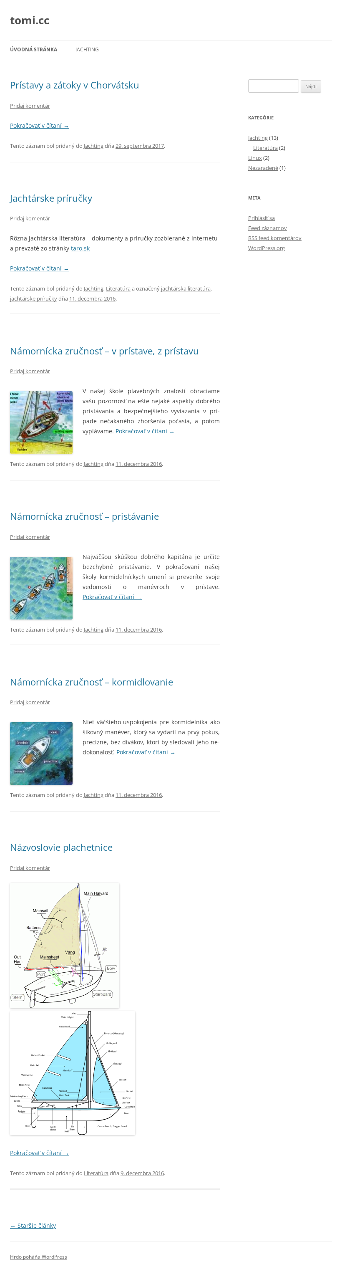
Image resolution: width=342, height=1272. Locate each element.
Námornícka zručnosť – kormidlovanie (91, 681)
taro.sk (80, 248)
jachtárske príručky (33, 298)
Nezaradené (263, 168)
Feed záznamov (267, 228)
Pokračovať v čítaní (39, 125)
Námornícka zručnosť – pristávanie (84, 516)
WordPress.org (266, 248)
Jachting (87, 49)
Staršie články (33, 1225)
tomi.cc (29, 20)
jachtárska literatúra (186, 288)
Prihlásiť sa (261, 218)
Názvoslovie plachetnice (61, 847)
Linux (255, 158)
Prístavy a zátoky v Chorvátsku (74, 84)
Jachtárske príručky (51, 198)
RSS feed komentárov (275, 238)
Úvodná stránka (33, 49)
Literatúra (118, 288)
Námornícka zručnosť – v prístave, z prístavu (104, 350)
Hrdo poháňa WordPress (38, 1256)
